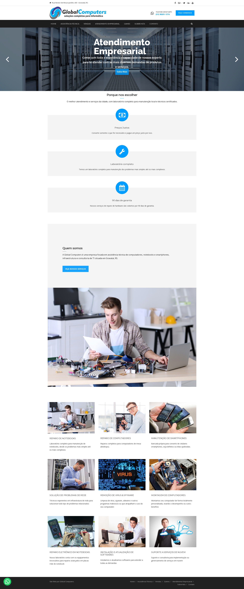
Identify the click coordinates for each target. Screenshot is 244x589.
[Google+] (179, 3)
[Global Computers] (78, 13)
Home (53, 24)
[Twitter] (184, 3)
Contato (153, 24)
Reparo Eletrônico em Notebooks (70, 552)
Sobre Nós (140, 24)
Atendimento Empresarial (107, 24)
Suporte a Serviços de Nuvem (168, 552)
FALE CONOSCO (185, 13)
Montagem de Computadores (168, 495)
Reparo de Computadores (115, 438)
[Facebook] (175, 3)
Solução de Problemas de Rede (68, 495)
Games (127, 24)
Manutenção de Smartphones (169, 438)
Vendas (87, 24)
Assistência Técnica (70, 24)
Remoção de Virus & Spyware (117, 495)
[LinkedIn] (188, 3)
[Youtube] (192, 3)
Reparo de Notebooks (63, 438)
